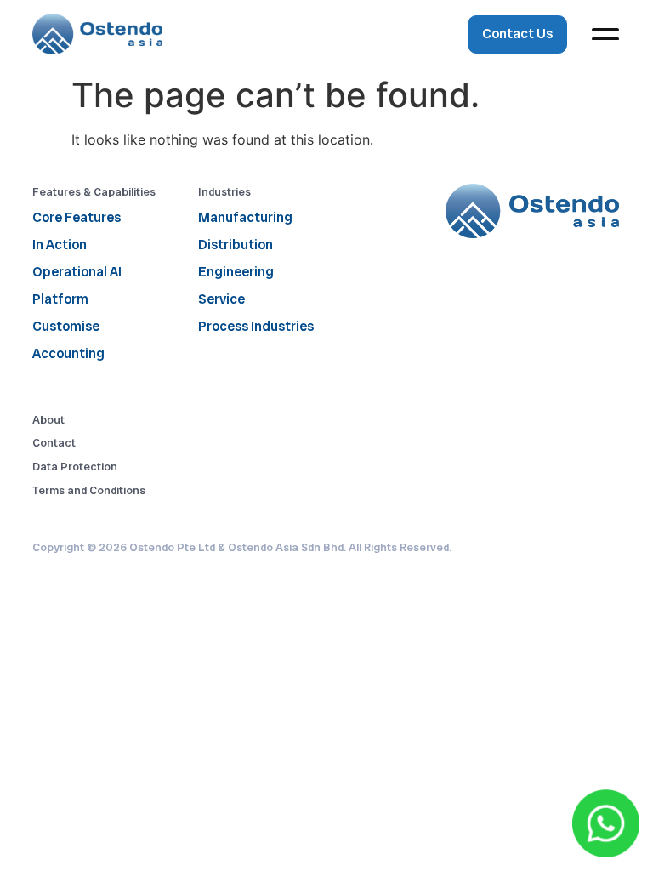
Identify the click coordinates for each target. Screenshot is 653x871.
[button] (606, 34)
